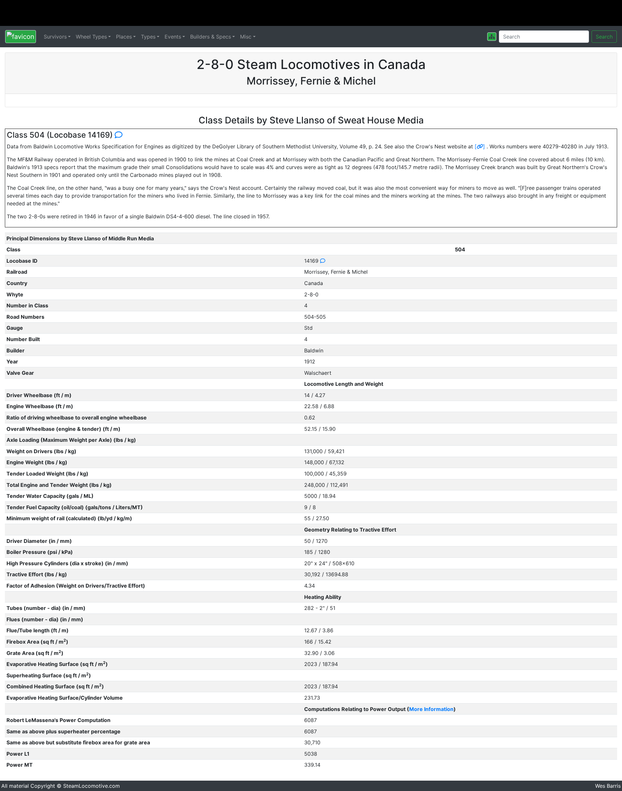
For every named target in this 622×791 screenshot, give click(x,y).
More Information (431, 709)
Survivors (55, 36)
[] (480, 146)
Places (124, 36)
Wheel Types (91, 36)
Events (173, 36)
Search (604, 36)
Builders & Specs (210, 36)
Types (148, 36)
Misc (245, 36)
